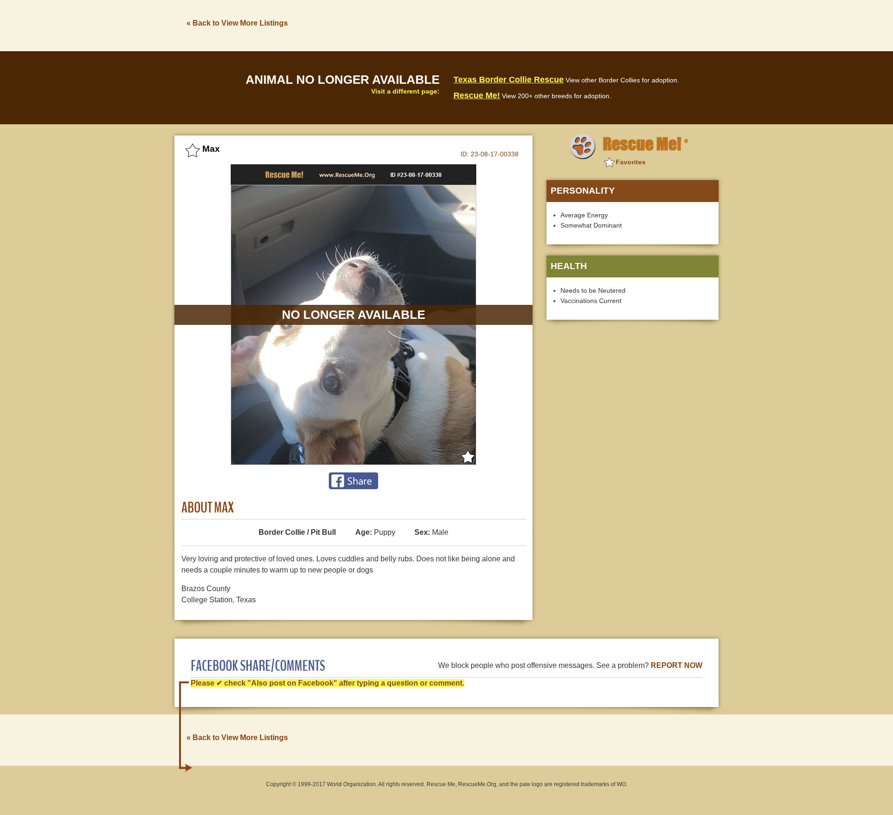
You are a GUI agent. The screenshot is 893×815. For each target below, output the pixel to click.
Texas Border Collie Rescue (508, 79)
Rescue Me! (476, 95)
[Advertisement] (549, 25)
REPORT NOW (676, 665)
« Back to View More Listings (237, 23)
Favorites (631, 162)
